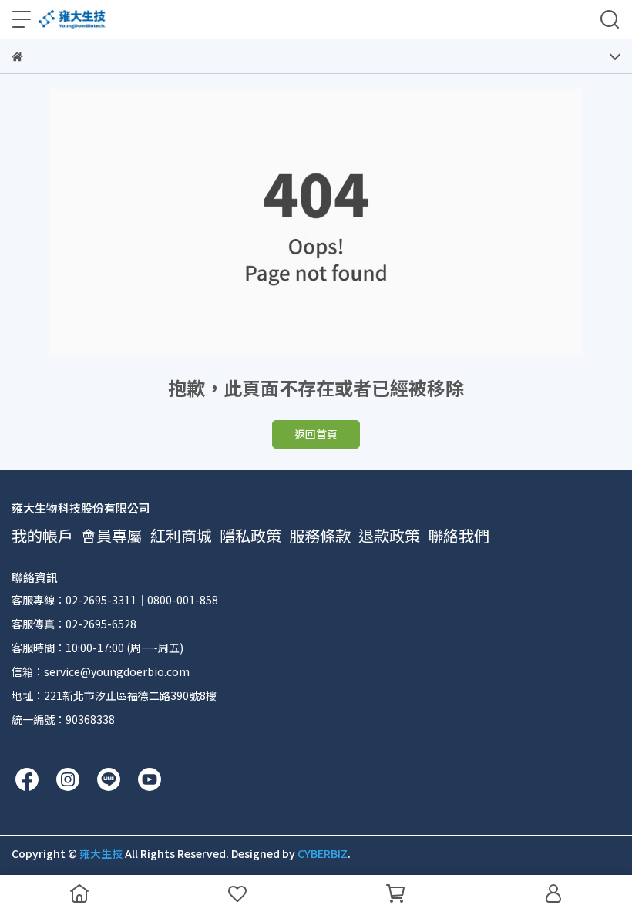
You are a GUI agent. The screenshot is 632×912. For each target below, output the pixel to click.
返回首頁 (316, 434)
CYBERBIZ (323, 853)
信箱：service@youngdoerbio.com (101, 671)
